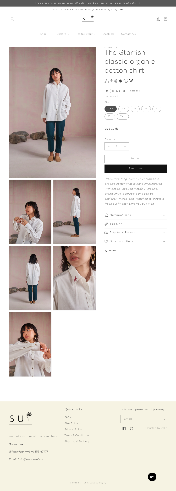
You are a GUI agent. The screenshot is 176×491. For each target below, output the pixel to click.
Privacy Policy (73, 429)
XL (109, 116)
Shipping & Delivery (76, 441)
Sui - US (82, 483)
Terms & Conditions (76, 435)
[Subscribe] (163, 419)
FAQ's (67, 417)
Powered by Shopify (96, 483)
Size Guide (111, 129)
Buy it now (136, 168)
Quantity (109, 139)
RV (152, 477)
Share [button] (112, 250)
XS (123, 108)
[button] (12, 19)
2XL (122, 116)
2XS (110, 108)
